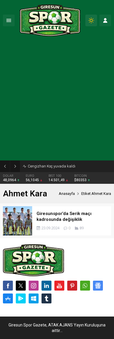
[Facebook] (8, 286)
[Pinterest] (72, 286)
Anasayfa (67, 193)
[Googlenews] (98, 286)
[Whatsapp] (85, 286)
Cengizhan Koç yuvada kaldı (51, 166)
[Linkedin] (46, 286)
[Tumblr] (46, 298)
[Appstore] (8, 298)
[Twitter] (21, 286)
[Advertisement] (57, 101)
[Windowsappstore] (34, 298)
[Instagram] (34, 286)
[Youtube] (59, 286)
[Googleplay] (21, 298)
